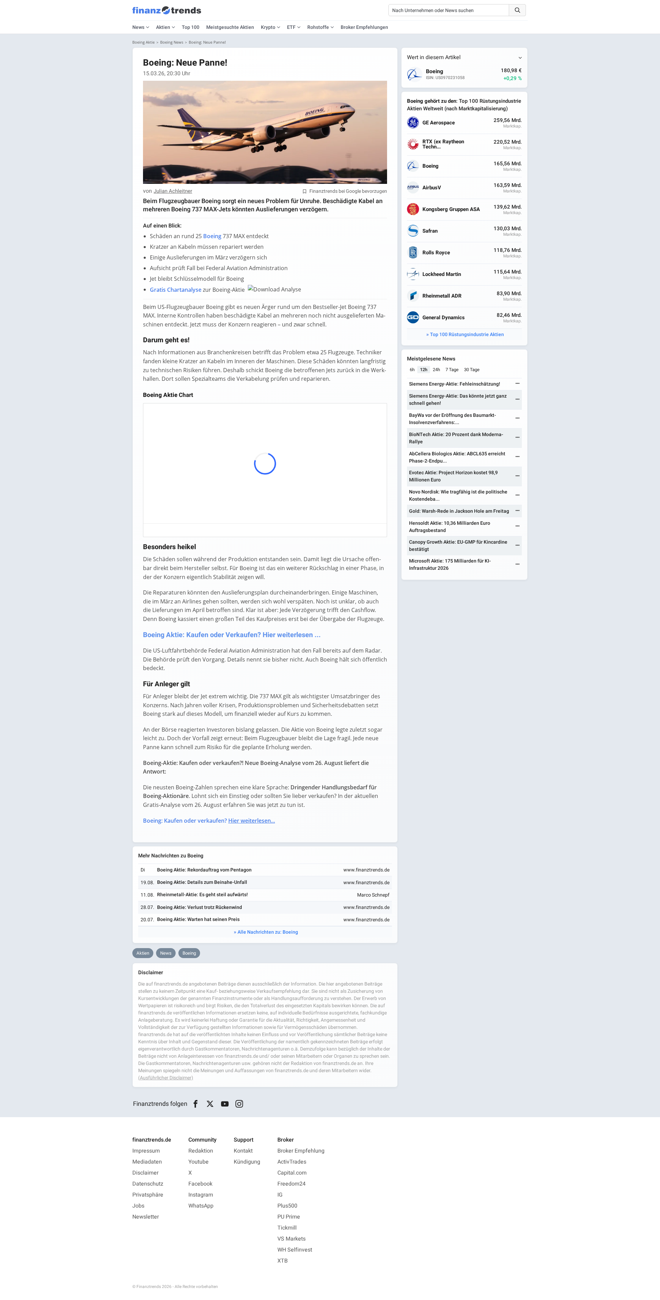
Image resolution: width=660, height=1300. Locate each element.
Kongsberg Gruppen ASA (451, 209)
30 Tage (472, 369)
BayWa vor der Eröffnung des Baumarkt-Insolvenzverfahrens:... (452, 419)
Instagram (200, 1195)
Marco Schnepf (373, 895)
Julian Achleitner (173, 191)
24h (436, 369)
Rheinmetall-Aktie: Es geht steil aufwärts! (202, 894)
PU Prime (288, 1217)
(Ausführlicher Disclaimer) (165, 1077)
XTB (282, 1261)
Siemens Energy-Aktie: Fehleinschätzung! (454, 384)
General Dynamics (443, 317)
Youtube (198, 1162)
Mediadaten (147, 1162)
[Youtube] (225, 1104)
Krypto (268, 27)
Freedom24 (291, 1184)
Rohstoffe (318, 27)
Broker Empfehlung (300, 1151)
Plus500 (287, 1206)
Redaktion (200, 1151)
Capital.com (292, 1173)
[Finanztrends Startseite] (166, 14)
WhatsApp (200, 1206)
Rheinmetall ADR (442, 296)
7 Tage (452, 369)
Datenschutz (147, 1184)
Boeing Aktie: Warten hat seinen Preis (198, 919)
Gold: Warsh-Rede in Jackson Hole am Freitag (459, 511)
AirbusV (431, 187)
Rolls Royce (436, 252)
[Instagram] (239, 1104)
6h (412, 369)
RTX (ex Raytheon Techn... (443, 144)
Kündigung (247, 1162)
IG (280, 1195)
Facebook (200, 1184)
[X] (210, 1104)
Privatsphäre (147, 1195)
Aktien (163, 27)
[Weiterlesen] (518, 384)
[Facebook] (195, 1104)
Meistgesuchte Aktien (230, 27)
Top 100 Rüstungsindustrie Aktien (467, 334)
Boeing (189, 953)
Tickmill (287, 1228)
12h (423, 369)
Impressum (146, 1151)
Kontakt (243, 1151)
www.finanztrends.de (366, 870)
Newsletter (145, 1217)
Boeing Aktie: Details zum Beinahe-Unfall (202, 882)
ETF (291, 27)
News (166, 953)
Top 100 (190, 27)
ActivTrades (291, 1162)
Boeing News (171, 42)
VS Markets (291, 1239)
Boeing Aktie (143, 42)
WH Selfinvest (294, 1250)
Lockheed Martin (441, 274)
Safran (430, 231)
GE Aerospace (438, 122)
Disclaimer (145, 1173)
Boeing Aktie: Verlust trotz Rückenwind (199, 907)
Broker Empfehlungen (364, 27)
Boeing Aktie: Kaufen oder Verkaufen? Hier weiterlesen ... (232, 635)
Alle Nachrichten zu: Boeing (268, 932)
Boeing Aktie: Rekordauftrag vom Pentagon (204, 870)
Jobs (138, 1206)
